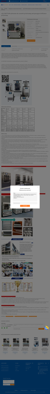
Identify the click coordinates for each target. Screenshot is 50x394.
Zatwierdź (25, 205)
